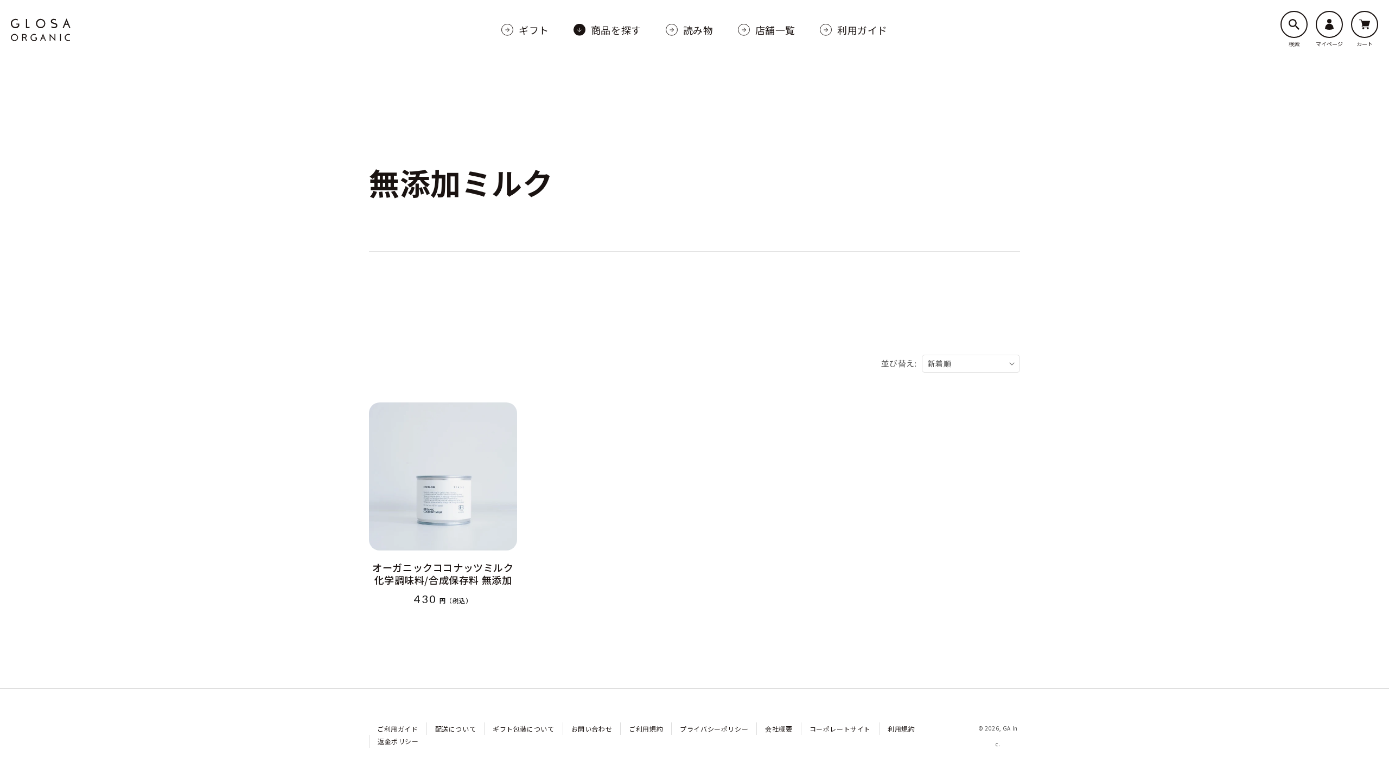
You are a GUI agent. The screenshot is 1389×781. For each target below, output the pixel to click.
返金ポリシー (398, 741)
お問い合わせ (592, 728)
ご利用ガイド (397, 728)
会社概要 (778, 728)
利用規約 (901, 728)
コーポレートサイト (840, 728)
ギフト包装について (523, 728)
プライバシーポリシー (714, 728)
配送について (455, 728)
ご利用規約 (646, 728)
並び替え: (898, 363)
